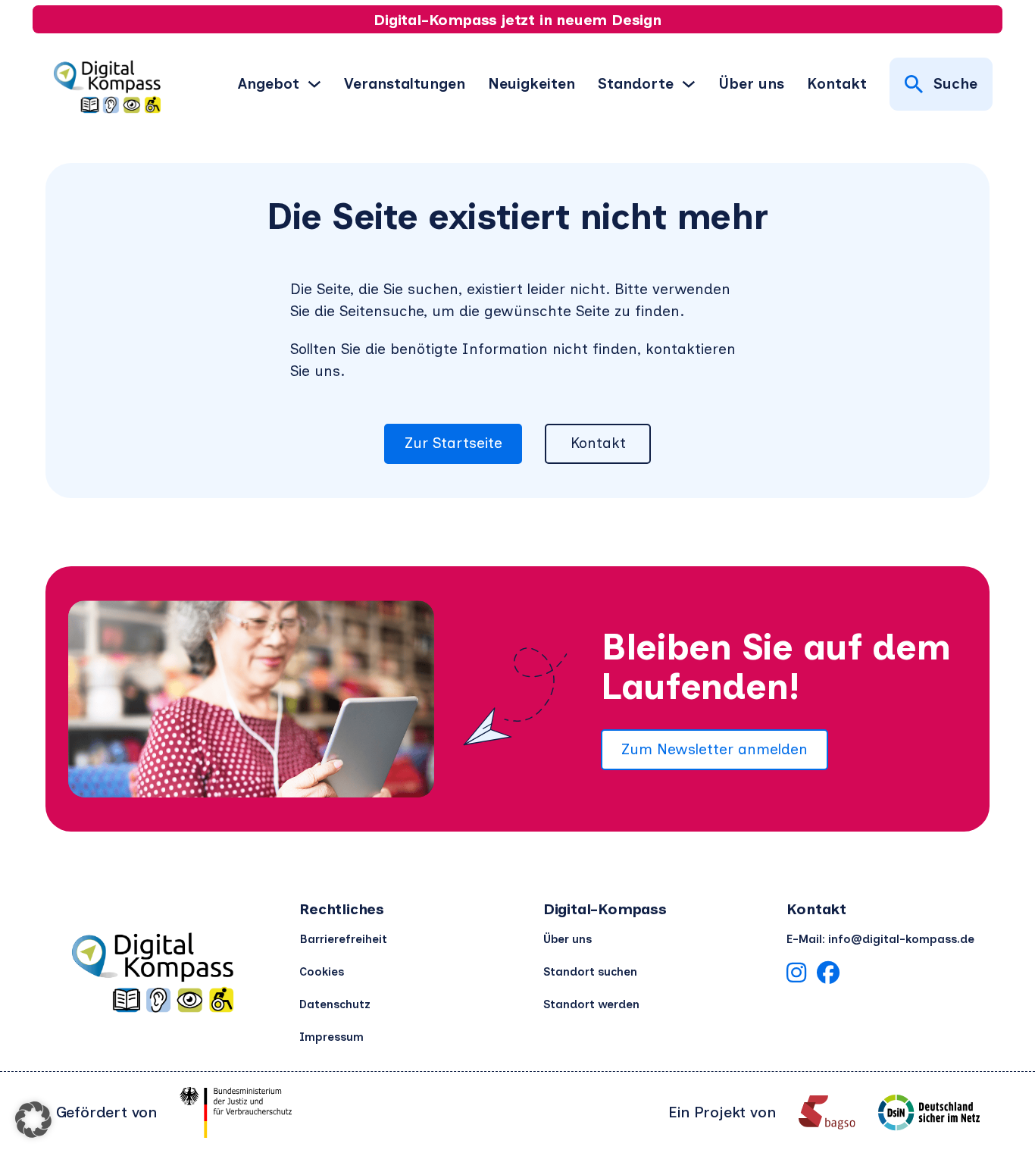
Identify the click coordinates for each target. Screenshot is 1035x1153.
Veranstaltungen (404, 83)
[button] (33, 1119)
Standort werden (591, 1004)
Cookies (321, 972)
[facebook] (828, 976)
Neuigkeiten (531, 83)
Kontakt (837, 83)
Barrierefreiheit (343, 939)
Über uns (751, 83)
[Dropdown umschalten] (314, 84)
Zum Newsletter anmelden (714, 749)
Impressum (331, 1037)
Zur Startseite (453, 443)
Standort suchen (590, 972)
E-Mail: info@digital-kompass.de (880, 939)
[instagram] (796, 976)
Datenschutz (335, 1004)
